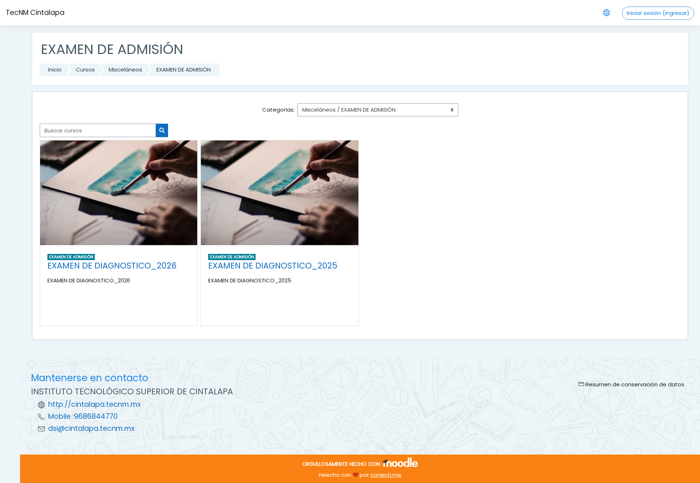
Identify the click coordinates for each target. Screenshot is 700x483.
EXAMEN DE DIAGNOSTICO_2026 (111, 265)
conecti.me (385, 475)
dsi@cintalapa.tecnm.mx (91, 428)
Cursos (85, 69)
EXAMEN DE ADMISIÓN (183, 69)
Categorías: (278, 109)
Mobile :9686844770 (83, 416)
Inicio (55, 69)
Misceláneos (125, 69)
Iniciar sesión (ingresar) (658, 13)
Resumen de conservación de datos (634, 384)
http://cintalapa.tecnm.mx (94, 404)
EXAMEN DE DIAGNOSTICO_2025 (272, 265)
